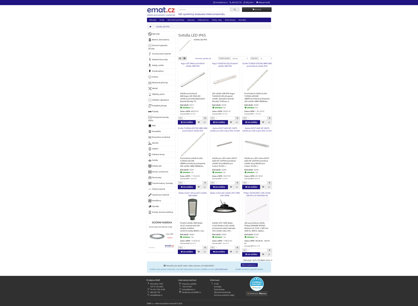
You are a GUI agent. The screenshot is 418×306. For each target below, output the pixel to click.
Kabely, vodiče (158, 65)
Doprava (191, 20)
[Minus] (180, 118)
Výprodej (155, 34)
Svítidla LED (157, 166)
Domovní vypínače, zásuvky (158, 47)
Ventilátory (156, 200)
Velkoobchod (203, 20)
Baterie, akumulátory (160, 39)
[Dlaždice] (184, 58)
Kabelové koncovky (160, 59)
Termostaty (156, 177)
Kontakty (242, 20)
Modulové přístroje (160, 82)
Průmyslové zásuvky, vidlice (158, 119)
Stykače (155, 148)
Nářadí (155, 88)
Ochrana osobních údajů (224, 295)
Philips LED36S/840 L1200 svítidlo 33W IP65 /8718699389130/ (257, 194)
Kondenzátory (158, 71)
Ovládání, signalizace (160, 100)
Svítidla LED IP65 (163, 26)
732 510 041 (187, 286)
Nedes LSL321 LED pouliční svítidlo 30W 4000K (193, 194)
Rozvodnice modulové (161, 137)
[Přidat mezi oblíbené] (199, 122)
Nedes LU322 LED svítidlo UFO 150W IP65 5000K (225, 194)
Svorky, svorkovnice (160, 172)
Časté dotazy (230, 20)
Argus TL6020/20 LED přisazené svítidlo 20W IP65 (225, 64)
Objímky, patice (158, 94)
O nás (162, 20)
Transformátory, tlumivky (162, 183)
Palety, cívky (217, 20)
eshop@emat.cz (250, 265)
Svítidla (155, 160)
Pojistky (155, 111)
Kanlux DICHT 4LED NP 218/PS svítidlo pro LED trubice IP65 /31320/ (225, 129)
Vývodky (155, 206)
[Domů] (150, 26)
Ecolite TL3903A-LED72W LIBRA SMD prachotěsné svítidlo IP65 (192, 129)
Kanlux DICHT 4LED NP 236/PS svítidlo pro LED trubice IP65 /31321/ (257, 129)
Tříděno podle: (224, 58)
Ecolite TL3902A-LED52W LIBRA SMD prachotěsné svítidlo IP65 (257, 64)
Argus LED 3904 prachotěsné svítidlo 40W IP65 (193, 64)
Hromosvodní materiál (161, 54)
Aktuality (152, 20)
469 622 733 (155, 292)
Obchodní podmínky (176, 20)
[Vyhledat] (235, 9)
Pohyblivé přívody (159, 105)
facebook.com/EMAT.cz (191, 292)
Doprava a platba (189, 284)
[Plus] (205, 118)
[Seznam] (180, 58)
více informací (221, 269)
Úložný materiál (158, 189)
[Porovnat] (205, 122)
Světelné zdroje (158, 154)
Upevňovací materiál (160, 195)
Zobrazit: (254, 58)
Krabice (155, 77)
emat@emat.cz (156, 295)
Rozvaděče (156, 131)
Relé (154, 125)
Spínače (155, 143)
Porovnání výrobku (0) (203, 58)
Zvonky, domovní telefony (162, 212)
